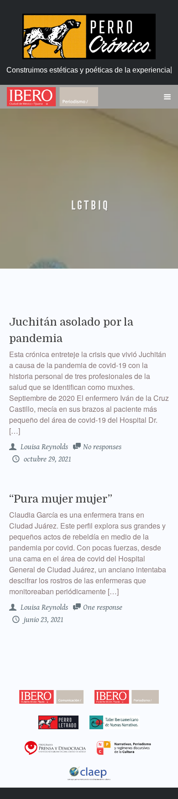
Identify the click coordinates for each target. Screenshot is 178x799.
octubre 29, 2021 (46, 459)
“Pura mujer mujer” (60, 499)
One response (102, 607)
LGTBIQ (89, 205)
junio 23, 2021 (42, 619)
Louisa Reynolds (43, 446)
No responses (102, 446)
